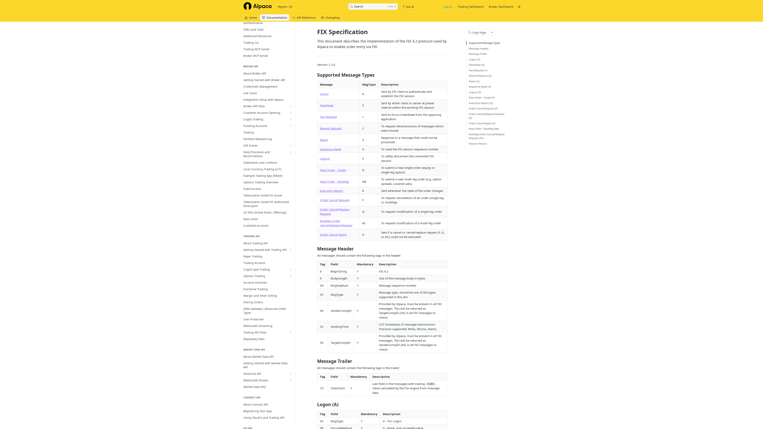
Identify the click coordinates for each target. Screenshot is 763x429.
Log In (448, 7)
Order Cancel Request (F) (483, 108)
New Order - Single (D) (482, 97)
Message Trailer (478, 54)
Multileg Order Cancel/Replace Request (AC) (486, 136)
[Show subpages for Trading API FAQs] (290, 332)
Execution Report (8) (481, 103)
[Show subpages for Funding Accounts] (290, 126)
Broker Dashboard (501, 7)
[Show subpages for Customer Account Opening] (290, 112)
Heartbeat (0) (476, 65)
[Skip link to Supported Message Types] (314, 75)
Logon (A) (474, 59)
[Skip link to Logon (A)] (314, 404)
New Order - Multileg (334, 182)
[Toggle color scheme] (519, 6)
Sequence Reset (330, 149)
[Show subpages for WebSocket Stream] (290, 380)
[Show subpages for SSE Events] (290, 145)
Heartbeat (326, 105)
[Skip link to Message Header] (314, 249)
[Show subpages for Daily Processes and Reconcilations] (290, 152)
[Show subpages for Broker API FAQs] (290, 106)
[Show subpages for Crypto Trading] (290, 119)
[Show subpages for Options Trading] (290, 276)
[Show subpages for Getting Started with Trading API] (290, 249)
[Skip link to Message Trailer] (314, 361)
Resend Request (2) (480, 75)
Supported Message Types (484, 43)
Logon (324, 94)
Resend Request (331, 128)
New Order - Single (333, 170)
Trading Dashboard (470, 7)
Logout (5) (475, 92)
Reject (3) (474, 81)
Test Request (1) (478, 70)
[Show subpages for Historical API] (290, 373)
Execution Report (331, 191)
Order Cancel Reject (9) (482, 123)
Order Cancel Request (335, 200)
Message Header (479, 48)
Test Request (328, 117)
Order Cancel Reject (333, 235)
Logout (325, 158)
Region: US (285, 7)
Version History (478, 143)
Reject (324, 140)
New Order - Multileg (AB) (484, 128)
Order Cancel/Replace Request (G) (486, 116)
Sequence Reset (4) (480, 86)
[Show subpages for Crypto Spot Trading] (290, 269)
